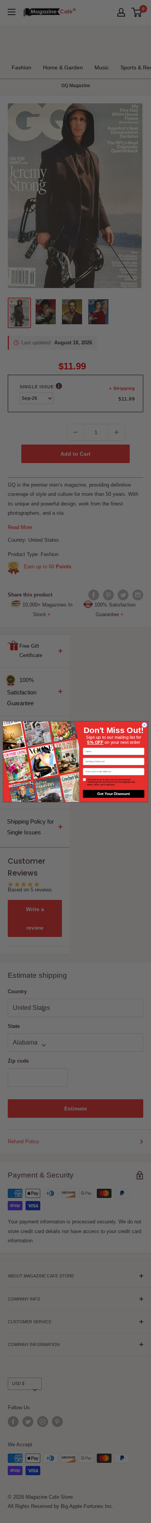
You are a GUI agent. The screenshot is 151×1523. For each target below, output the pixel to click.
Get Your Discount (113, 794)
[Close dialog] (144, 724)
